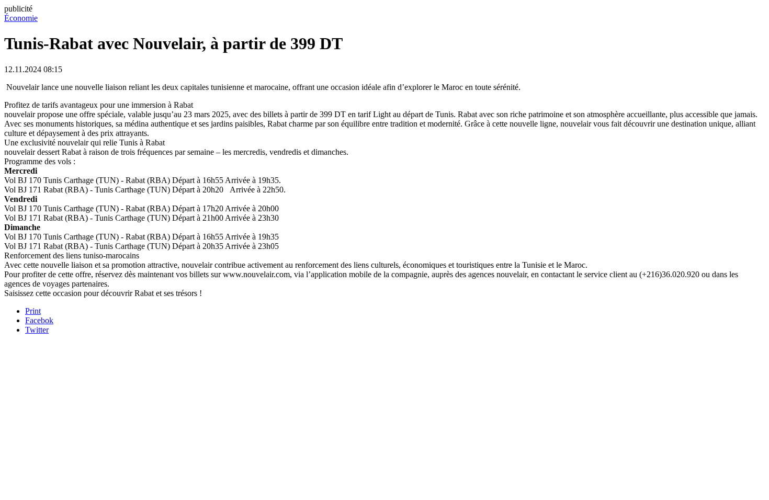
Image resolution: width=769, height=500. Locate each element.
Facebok (39, 320)
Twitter (37, 329)
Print (33, 310)
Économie (21, 18)
